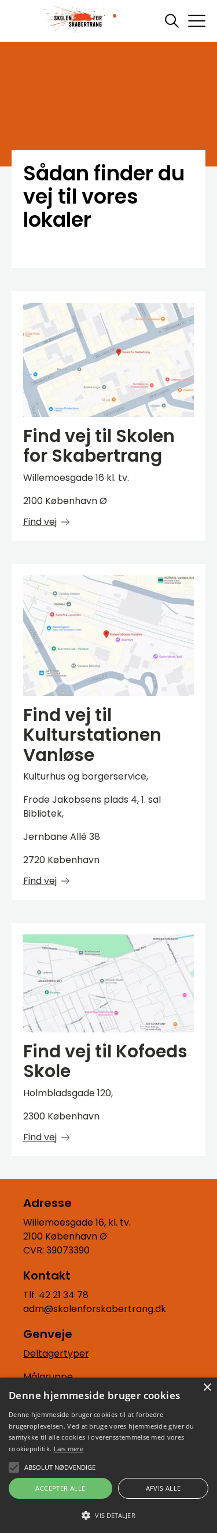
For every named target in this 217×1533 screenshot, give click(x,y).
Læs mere (68, 1448)
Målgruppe (48, 1376)
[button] (108, 1514)
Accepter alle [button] (60, 1488)
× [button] (207, 1387)
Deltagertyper (56, 1353)
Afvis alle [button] (163, 1488)
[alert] (108, 1455)
